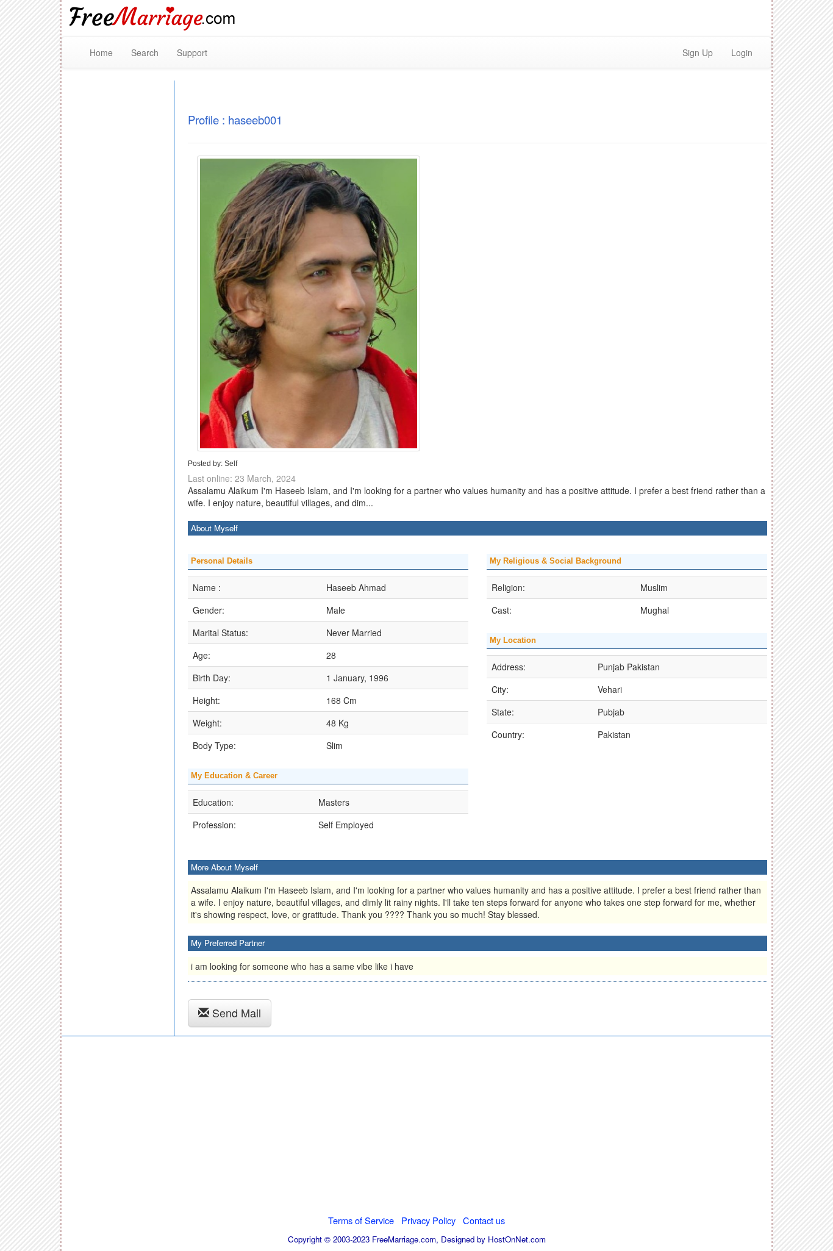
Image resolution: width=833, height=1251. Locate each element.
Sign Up (697, 52)
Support (192, 52)
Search (145, 52)
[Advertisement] (628, 18)
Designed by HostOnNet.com (493, 1239)
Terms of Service (361, 1220)
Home (101, 52)
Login (742, 52)
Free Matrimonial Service (153, 18)
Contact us (484, 1220)
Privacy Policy (428, 1220)
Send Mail (235, 1012)
